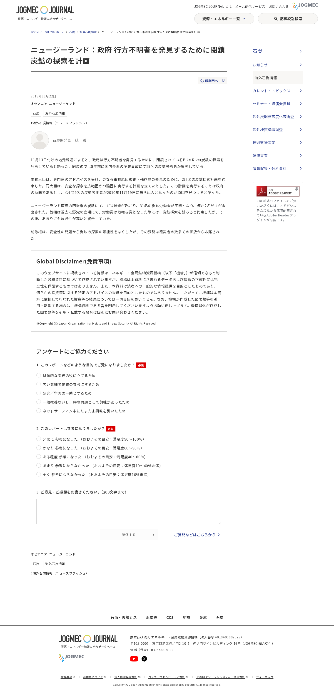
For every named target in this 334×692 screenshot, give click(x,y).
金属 (203, 617)
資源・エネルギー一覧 (221, 18)
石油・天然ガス (123, 617)
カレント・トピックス (271, 90)
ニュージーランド (62, 103)
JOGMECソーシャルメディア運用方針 (222, 677)
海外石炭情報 (88, 32)
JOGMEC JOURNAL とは (213, 6)
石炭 (72, 32)
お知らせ (260, 64)
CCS (170, 617)
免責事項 (68, 677)
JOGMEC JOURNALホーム (48, 32)
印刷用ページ (215, 80)
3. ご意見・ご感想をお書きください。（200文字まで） (82, 492)
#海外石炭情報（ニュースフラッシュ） (60, 123)
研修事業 (260, 155)
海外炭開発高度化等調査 (273, 116)
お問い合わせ (279, 6)
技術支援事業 (264, 142)
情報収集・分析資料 (270, 168)
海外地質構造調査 (268, 129)
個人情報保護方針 (127, 677)
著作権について (95, 677)
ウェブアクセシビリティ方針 (168, 677)
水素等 (151, 617)
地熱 (186, 617)
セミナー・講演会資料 (271, 103)
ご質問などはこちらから (195, 534)
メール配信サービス (250, 6)
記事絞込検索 (290, 18)
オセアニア (39, 103)
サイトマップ (265, 677)
